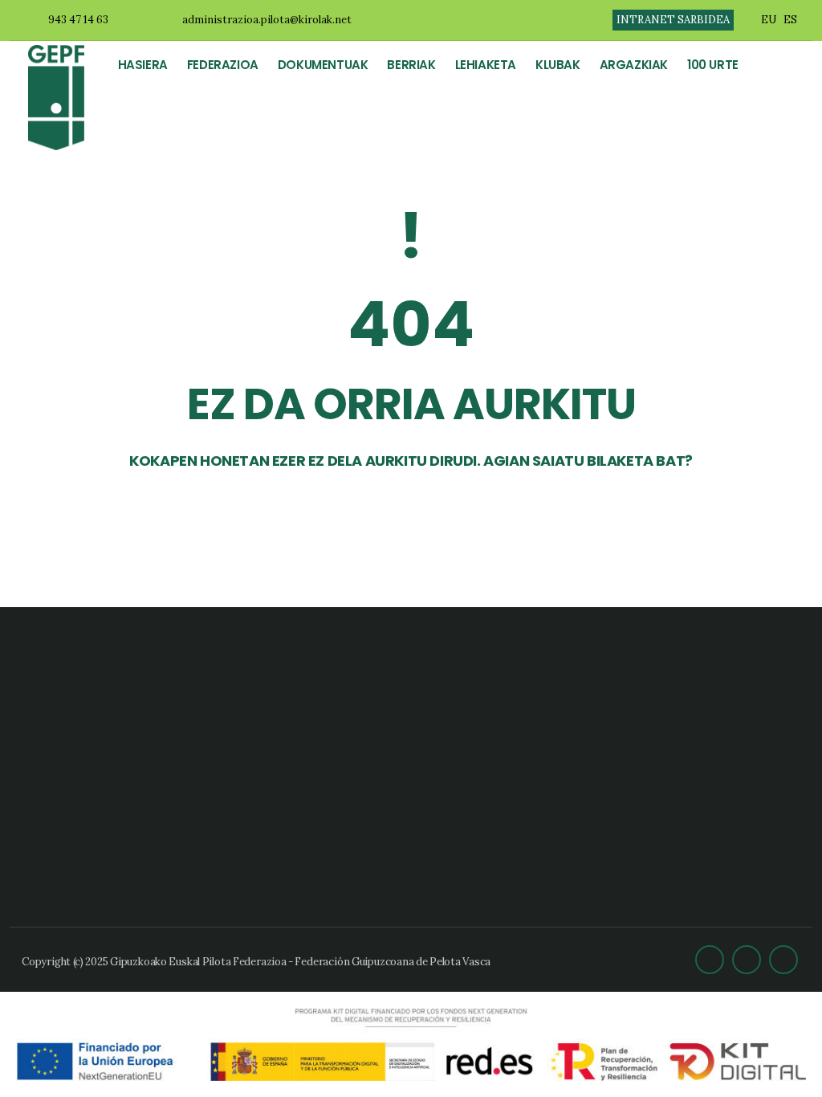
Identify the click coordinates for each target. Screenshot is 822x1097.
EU (768, 20)
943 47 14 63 (78, 20)
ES (790, 20)
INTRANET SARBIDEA (673, 20)
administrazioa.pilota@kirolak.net (267, 20)
